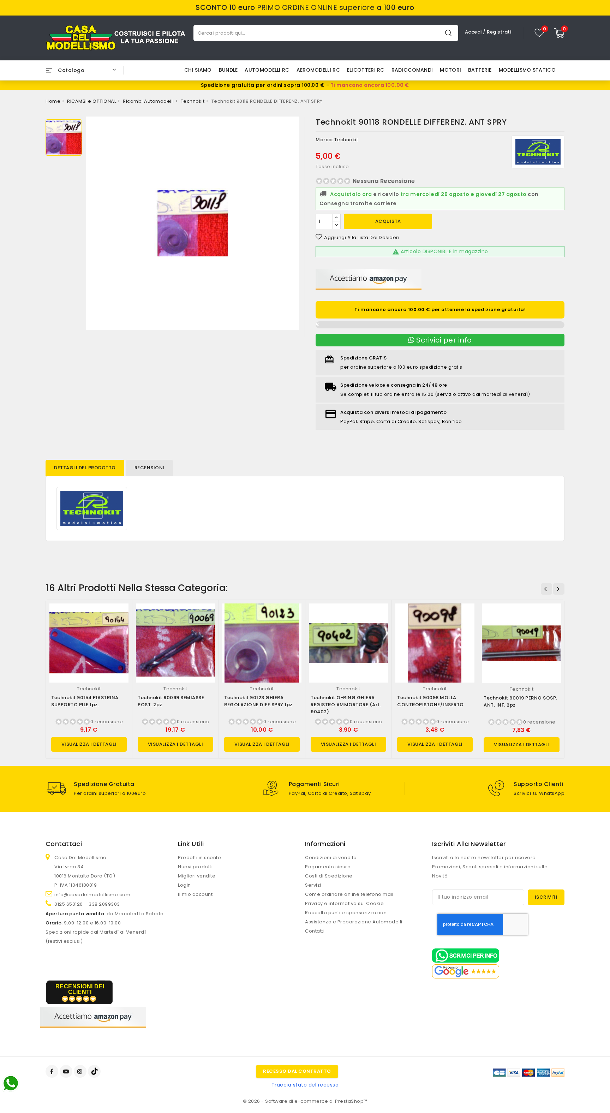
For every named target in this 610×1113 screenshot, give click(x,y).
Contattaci (64, 843)
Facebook (53, 1071)
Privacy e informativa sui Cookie (344, 903)
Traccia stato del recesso (305, 1084)
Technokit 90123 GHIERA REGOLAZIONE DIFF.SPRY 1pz (258, 701)
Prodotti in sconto (199, 857)
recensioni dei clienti (79, 989)
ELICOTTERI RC (365, 69)
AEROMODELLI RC (318, 69)
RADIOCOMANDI (412, 69)
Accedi (474, 32)
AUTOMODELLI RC (267, 69)
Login (184, 885)
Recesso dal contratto (297, 1071)
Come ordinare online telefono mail (349, 894)
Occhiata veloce (120, 616)
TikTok (95, 1071)
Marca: (324, 139)
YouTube (67, 1071)
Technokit (346, 139)
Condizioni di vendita (331, 857)
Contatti (314, 931)
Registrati (499, 32)
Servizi (313, 885)
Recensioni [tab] (149, 467)
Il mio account (195, 894)
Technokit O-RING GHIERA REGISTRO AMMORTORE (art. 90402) (346, 704)
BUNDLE (228, 69)
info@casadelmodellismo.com (92, 894)
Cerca (448, 33)
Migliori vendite (196, 876)
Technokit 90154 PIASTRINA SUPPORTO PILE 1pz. (85, 701)
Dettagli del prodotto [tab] (85, 467)
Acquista (388, 221)
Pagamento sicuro (328, 866)
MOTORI (450, 69)
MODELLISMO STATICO (527, 69)
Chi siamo (198, 69)
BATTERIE (479, 69)
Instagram (81, 1071)
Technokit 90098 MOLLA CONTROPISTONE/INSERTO (430, 701)
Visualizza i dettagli (89, 744)
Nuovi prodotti (195, 866)
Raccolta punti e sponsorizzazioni (346, 912)
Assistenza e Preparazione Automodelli (353, 921)
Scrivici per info (443, 340)
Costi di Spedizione (329, 876)
